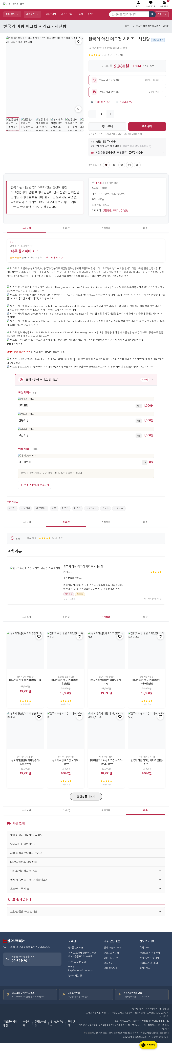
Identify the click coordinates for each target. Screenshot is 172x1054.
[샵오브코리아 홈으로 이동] (13, 4)
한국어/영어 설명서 (149, 958)
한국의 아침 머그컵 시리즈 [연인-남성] (147, 762)
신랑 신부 (25, 508)
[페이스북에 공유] (114, 165)
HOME (127, 26)
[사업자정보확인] (125, 1013)
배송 (145, 228)
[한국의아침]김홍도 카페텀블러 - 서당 (106, 682)
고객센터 (73, 941)
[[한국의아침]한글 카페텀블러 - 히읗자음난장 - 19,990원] (146, 650)
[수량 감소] (92, 114)
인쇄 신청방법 (111, 968)
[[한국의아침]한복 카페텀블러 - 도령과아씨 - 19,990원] (25, 730)
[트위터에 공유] (121, 165)
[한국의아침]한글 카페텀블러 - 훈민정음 (66, 682)
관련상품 (105, 228)
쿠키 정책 (71, 1023)
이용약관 (26, 1023)
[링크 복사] (129, 165)
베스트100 (66, 14)
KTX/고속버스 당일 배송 (23, 861)
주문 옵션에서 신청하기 (36, 484)
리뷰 (81, 14)
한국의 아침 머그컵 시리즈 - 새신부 (65, 762)
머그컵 (65, 508)
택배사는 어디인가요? (22, 843)
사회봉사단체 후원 (149, 963)
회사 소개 (144, 947)
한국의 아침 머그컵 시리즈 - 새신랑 (83, 566)
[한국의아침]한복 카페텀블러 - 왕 (25, 680)
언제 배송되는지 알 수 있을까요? (28, 879)
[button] (150, 4)
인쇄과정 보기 (124, 102)
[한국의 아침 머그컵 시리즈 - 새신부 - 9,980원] (65, 730)
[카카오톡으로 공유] (106, 165)
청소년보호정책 (56, 1023)
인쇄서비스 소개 (101, 102)
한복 (54, 508)
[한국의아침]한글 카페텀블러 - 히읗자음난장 (147, 682)
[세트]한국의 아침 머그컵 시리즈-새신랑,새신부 (106, 762)
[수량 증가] (110, 114)
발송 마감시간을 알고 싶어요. (26, 835)
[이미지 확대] (78, 109)
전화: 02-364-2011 (78, 962)
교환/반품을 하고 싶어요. (24, 911)
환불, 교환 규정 (111, 953)
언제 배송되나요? (112, 947)
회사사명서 (145, 968)
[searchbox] (129, 14)
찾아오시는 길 (75, 976)
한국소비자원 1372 (100, 1033)
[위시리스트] (78, 41)
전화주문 (108, 963)
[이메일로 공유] (137, 165)
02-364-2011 (21, 960)
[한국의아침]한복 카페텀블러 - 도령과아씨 (25, 762)
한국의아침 (41, 508)
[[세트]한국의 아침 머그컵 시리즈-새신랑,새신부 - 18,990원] (106, 730)
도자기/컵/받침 (120, 210)
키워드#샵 (51, 14)
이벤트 (91, 14)
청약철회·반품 (40, 1023)
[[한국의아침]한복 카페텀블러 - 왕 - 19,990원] (25, 650)
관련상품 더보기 (86, 796)
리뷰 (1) (66, 228)
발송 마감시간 (111, 958)
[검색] (152, 14)
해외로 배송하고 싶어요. (23, 870)
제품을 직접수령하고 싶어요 (26, 852)
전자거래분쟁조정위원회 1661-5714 (123, 1033)
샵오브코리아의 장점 (150, 953)
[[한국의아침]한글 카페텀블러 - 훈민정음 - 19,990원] (65, 650)
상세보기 (26, 228)
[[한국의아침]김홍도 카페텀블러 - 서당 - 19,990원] (106, 650)
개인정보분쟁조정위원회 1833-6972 (154, 1033)
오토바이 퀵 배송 (19, 888)
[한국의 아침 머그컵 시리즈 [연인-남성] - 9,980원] (146, 730)
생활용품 (107, 210)
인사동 (105, 508)
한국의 (12, 508)
